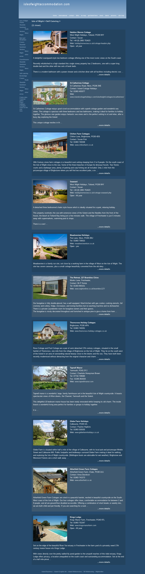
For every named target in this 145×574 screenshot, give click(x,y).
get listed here (93, 15)
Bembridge (23, 76)
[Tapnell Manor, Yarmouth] (50, 389)
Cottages (23, 106)
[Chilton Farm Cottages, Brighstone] (50, 157)
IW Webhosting (89, 571)
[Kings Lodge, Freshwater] (50, 541)
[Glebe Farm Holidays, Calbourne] (50, 445)
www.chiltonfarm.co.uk (84, 145)
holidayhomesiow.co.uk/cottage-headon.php (92, 43)
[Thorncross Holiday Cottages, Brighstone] (50, 343)
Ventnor (22, 31)
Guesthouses (24, 59)
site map (121, 15)
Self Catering (52, 21)
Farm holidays (22, 103)
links (77, 15)
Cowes (22, 42)
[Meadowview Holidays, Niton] (50, 259)
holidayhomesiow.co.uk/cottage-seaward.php (93, 193)
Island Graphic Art (60, 571)
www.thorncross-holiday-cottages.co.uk (91, 331)
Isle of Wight (38, 21)
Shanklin (22, 25)
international (63, 15)
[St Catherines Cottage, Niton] (50, 104)
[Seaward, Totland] (50, 202)
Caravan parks (22, 100)
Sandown (23, 27)
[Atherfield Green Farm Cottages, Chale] (50, 493)
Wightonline (99, 571)
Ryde (26, 29)
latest (107, 15)
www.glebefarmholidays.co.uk (87, 432)
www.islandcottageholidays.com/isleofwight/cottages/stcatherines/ (97, 97)
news (101, 15)
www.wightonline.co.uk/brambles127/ (90, 289)
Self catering (24, 73)
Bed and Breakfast (23, 39)
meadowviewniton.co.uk (84, 243)
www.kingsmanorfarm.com (85, 525)
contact (71, 15)
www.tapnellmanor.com (84, 381)
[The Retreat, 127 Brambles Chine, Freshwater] (50, 298)
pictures (113, 15)
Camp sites (23, 97)
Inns (21, 111)
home (55, 15)
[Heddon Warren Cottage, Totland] (50, 53)
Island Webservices (75, 571)
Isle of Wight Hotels (24, 21)
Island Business (47, 571)
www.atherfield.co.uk (83, 480)
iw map (83, 15)
